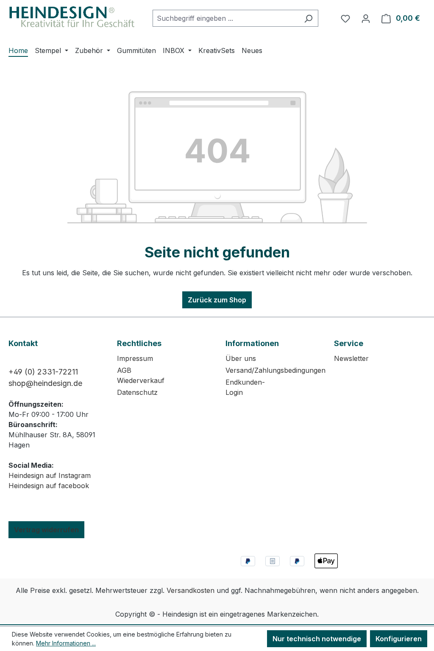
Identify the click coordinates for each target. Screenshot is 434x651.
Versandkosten (190, 590)
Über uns (240, 358)
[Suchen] (308, 18)
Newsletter (351, 358)
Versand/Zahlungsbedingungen (275, 370)
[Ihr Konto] (366, 18)
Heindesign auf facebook (48, 485)
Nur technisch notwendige (317, 638)
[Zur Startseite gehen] (72, 16)
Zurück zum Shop (217, 300)
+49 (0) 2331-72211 (43, 371)
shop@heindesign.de (45, 383)
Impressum (135, 358)
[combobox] (226, 18)
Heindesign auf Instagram (49, 475)
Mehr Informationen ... (66, 643)
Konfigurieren (399, 638)
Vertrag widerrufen (46, 529)
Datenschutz (137, 392)
